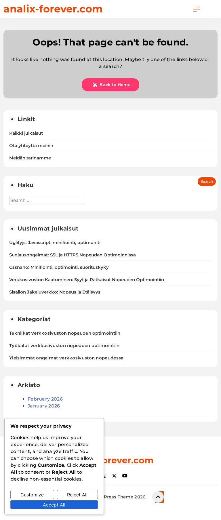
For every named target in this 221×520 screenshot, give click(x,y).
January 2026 (44, 406)
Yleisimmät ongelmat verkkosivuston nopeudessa (66, 358)
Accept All (54, 505)
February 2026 (45, 399)
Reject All (77, 495)
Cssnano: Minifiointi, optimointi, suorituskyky (59, 267)
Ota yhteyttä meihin (31, 145)
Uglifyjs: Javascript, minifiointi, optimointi (54, 242)
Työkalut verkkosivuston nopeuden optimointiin (64, 345)
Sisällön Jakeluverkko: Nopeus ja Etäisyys (54, 292)
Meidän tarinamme (30, 158)
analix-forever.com (53, 9)
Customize (32, 495)
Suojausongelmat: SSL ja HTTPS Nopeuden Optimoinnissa (72, 255)
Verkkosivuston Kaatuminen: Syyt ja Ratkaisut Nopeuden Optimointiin (86, 279)
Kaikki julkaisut (26, 133)
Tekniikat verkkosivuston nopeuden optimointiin (65, 333)
